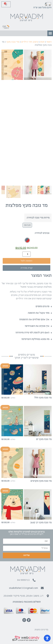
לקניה (26, 392)
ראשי (49, 42)
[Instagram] (24, 620)
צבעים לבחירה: (41, 233)
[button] (50, 33)
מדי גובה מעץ (13, 42)
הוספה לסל (26, 261)
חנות (42, 42)
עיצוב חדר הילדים (29, 42)
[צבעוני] (27, 240)
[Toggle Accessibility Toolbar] (47, 638)
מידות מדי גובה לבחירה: (37, 218)
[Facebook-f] (29, 620)
